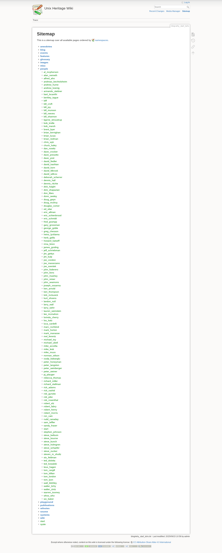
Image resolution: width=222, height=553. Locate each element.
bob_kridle (49, 123)
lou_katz (48, 320)
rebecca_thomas (52, 377)
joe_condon (50, 260)
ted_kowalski (50, 463)
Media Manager (173, 11)
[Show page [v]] (193, 34)
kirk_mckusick (51, 295)
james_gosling (51, 247)
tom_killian (49, 473)
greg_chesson (51, 231)
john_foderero (51, 269)
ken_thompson (51, 291)
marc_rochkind (51, 327)
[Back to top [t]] (193, 53)
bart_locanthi (50, 94)
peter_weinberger (53, 368)
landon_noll (50, 301)
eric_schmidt (50, 218)
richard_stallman (52, 384)
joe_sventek (50, 266)
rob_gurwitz (50, 393)
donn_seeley (50, 196)
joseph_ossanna (52, 285)
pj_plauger (49, 374)
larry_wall (48, 304)
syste (43, 524)
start (46, 429)
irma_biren (49, 244)
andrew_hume (51, 84)
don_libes (49, 193)
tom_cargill (49, 470)
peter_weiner (50, 371)
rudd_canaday (51, 419)
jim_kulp (48, 256)
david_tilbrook (51, 170)
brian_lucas (50, 135)
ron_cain (48, 416)
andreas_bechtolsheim (55, 81)
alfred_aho (49, 78)
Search (188, 7)
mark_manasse (52, 333)
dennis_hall (49, 180)
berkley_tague (51, 97)
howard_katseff (51, 240)
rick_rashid (49, 390)
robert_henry (50, 409)
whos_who (49, 495)
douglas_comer (52, 205)
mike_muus (50, 352)
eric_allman (50, 212)
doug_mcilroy (51, 202)
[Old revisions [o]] (193, 41)
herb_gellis (49, 237)
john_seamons (51, 282)
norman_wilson (51, 355)
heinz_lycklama (51, 234)
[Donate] (90, 546)
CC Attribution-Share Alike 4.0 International (152, 542)
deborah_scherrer (53, 177)
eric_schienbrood (52, 215)
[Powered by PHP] (104, 546)
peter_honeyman (52, 362)
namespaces (101, 40)
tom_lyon (48, 479)
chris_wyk (49, 142)
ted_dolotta (49, 460)
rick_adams (50, 387)
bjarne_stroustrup (53, 119)
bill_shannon (50, 116)
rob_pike (48, 397)
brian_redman (51, 139)
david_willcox (50, 174)
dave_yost (49, 158)
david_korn (49, 167)
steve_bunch (50, 441)
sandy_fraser (50, 425)
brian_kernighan (52, 132)
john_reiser (49, 279)
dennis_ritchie (51, 183)
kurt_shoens (50, 298)
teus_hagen (50, 467)
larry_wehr (49, 307)
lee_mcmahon (51, 314)
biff (45, 100)
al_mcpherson (51, 72)
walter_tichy (50, 486)
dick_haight (49, 186)
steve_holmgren (52, 444)
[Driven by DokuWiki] (144, 546)
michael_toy (50, 339)
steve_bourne (51, 438)
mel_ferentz (50, 336)
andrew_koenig (51, 88)
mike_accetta (50, 346)
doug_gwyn (50, 199)
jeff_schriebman (52, 250)
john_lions (49, 272)
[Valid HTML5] (117, 546)
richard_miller (51, 381)
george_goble (51, 228)
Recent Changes (156, 11)
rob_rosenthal (51, 400)
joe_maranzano (52, 263)
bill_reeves (49, 113)
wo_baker (49, 499)
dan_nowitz (49, 148)
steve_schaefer (51, 448)
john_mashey (51, 276)
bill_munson (50, 110)
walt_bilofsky (50, 483)
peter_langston (51, 365)
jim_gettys (49, 253)
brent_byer (49, 129)
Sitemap (186, 11)
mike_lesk (49, 349)
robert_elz (49, 403)
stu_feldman (50, 457)
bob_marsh (49, 126)
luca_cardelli (50, 323)
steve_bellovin (51, 435)
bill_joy (47, 107)
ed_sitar (48, 209)
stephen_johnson (52, 432)
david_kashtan (51, 164)
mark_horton (50, 330)
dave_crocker (51, 151)
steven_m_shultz (52, 454)
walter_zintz (50, 489)
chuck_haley (50, 145)
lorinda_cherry (51, 317)
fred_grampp (50, 221)
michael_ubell (51, 342)
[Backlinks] (193, 47)
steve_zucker (50, 451)
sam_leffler (49, 422)
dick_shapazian (52, 190)
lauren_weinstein (52, 311)
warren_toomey (52, 492)
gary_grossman (52, 225)
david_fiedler (50, 161)
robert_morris (51, 413)
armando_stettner (53, 91)
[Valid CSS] (131, 546)
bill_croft (48, 104)
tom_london (50, 476)
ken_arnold (49, 288)
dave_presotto (51, 154)
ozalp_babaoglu (52, 358)
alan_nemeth (50, 75)
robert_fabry (50, 406)
